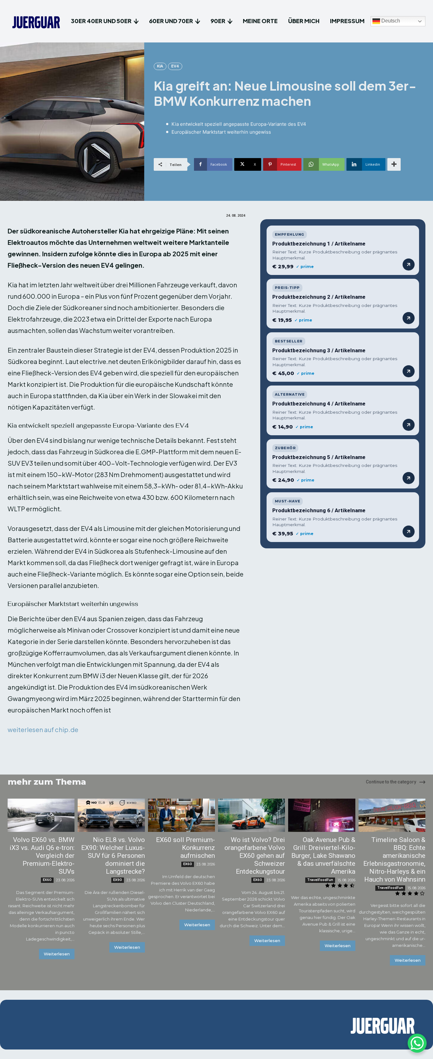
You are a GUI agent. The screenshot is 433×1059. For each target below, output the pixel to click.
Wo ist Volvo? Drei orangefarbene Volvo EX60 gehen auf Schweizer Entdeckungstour (254, 855)
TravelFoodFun (320, 880)
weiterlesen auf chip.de (43, 729)
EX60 (47, 880)
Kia (160, 66)
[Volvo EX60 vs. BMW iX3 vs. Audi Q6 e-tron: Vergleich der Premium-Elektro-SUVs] (41, 815)
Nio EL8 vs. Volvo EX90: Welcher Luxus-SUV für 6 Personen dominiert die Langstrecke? (113, 855)
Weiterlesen (57, 953)
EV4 (175, 66)
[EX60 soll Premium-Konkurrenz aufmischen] (181, 815)
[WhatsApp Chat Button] (417, 1043)
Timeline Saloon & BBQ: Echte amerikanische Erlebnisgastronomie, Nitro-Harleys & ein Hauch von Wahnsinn (394, 859)
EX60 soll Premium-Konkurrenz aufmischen (185, 847)
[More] (394, 164)
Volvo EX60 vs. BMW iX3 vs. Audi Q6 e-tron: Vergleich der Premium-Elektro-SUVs (42, 855)
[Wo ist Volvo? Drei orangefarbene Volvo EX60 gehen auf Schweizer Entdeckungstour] (251, 815)
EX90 (117, 880)
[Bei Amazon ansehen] (409, 264)
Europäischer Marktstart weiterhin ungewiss (221, 132)
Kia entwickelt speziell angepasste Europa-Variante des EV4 (238, 124)
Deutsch (390, 21)
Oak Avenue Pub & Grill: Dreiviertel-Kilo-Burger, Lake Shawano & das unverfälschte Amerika (323, 855)
